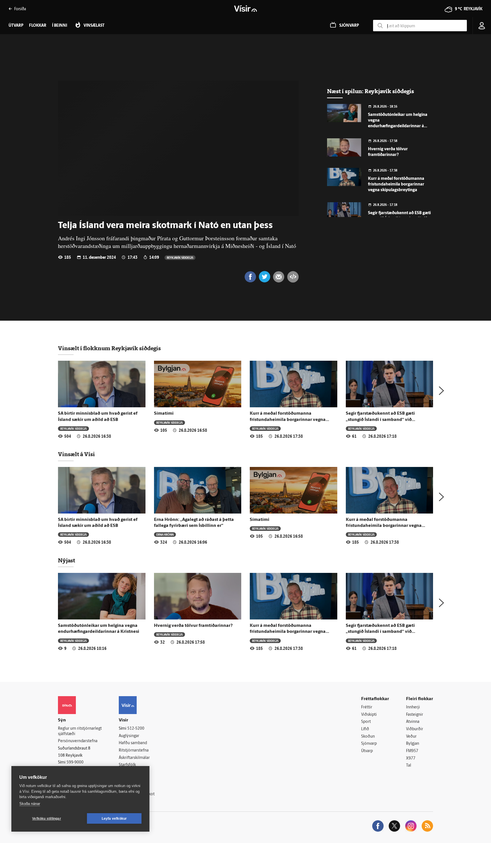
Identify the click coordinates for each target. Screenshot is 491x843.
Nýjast (66, 560)
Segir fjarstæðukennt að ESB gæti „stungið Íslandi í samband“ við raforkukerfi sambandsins (380, 419)
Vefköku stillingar (46, 819)
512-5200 (135, 729)
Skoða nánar (29, 804)
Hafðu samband (133, 743)
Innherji (413, 707)
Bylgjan (412, 744)
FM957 (412, 751)
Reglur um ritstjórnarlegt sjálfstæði (80, 731)
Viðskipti (369, 715)
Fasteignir (414, 715)
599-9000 (75, 762)
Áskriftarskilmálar (134, 758)
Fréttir (366, 707)
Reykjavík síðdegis (180, 257)
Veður (411, 737)
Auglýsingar (129, 736)
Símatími (164, 413)
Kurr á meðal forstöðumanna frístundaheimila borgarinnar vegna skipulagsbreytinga (396, 184)
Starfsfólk (127, 765)
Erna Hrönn (165, 534)
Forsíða (20, 9)
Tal (408, 765)
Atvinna (412, 722)
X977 (410, 758)
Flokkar (37, 26)
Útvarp (367, 751)
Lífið (365, 729)
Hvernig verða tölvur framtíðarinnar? (193, 625)
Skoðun (368, 737)
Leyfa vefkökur (114, 819)
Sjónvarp (369, 744)
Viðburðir (414, 729)
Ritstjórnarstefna (134, 750)
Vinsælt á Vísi (76, 454)
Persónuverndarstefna (77, 741)
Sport (366, 722)
